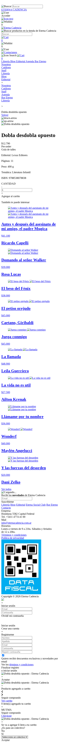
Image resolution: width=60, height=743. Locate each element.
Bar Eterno (40, 61)
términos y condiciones (21, 664)
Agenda (30, 61)
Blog (13, 61)
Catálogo (6, 67)
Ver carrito (6, 700)
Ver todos (6, 489)
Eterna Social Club (36, 504)
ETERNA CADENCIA (14, 9)
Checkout (6, 715)
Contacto (6, 507)
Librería (5, 61)
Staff (3, 70)
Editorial (21, 61)
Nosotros (6, 64)
